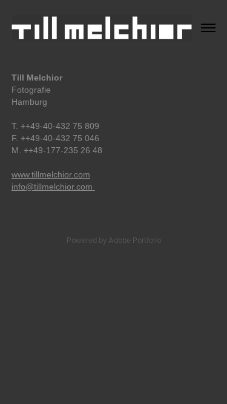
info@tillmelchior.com (52, 186)
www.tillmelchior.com (51, 174)
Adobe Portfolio (134, 239)
